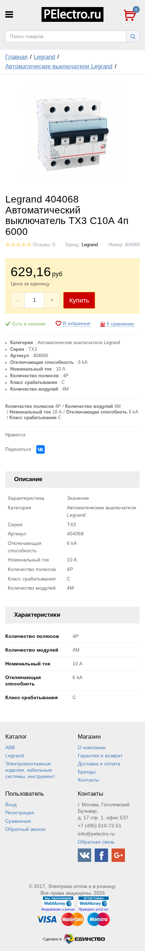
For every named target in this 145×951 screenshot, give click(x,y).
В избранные (76, 323)
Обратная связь (96, 842)
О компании (92, 747)
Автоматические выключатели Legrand (58, 66)
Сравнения (18, 821)
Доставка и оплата (99, 763)
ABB (10, 747)
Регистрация (19, 812)
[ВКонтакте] (40, 449)
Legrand (44, 57)
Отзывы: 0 (44, 244)
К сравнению (120, 324)
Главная (16, 57)
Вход (11, 804)
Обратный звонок (25, 829)
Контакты (88, 780)
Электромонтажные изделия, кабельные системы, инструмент (30, 770)
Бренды (87, 772)
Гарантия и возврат (100, 755)
